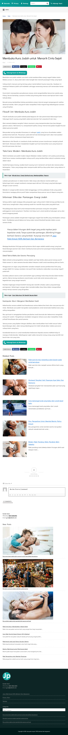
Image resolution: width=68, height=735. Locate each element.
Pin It (39, 66)
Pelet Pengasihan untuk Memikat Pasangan (14, 656)
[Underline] (15, 495)
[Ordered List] (20, 495)
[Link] (30, 495)
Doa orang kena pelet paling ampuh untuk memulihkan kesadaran (20, 556)
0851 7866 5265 (13, 686)
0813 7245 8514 (13, 516)
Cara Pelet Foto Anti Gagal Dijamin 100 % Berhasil (16, 634)
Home (4, 16)
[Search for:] (39, 3)
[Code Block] (27, 495)
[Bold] (10, 495)
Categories (5, 706)
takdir (39, 132)
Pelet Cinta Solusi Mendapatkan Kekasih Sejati (15, 626)
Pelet (9, 16)
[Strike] (17, 495)
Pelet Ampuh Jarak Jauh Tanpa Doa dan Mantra (16, 641)
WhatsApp (32, 66)
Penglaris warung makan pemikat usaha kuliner (15, 589)
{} (32, 495)
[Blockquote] (25, 495)
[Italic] (13, 495)
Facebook (16, 66)
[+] (35, 495)
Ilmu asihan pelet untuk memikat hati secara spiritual (17, 621)
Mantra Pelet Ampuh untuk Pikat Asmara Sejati (15, 649)
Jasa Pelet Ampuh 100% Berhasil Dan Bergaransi (16, 694)
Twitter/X (24, 66)
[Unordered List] (22, 495)
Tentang (5, 701)
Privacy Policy (6, 697)
